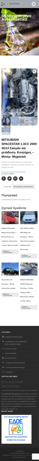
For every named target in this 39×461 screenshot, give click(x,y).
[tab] (7, 187)
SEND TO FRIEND (8, 174)
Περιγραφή (7, 186)
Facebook (9, 372)
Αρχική (5, 24)
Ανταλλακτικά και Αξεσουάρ (22, 24)
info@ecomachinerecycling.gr (15, 363)
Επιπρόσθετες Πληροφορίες (23, 186)
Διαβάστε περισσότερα (7, 251)
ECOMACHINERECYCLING (20, 455)
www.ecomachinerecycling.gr (15, 367)
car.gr (12, 167)
